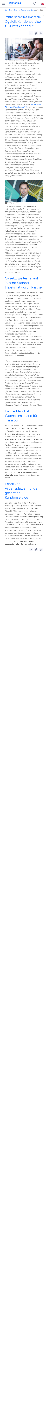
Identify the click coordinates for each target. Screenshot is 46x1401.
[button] (31, 33)
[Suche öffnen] (35, 3)
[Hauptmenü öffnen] (3, 3)
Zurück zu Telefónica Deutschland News (20, 10)
